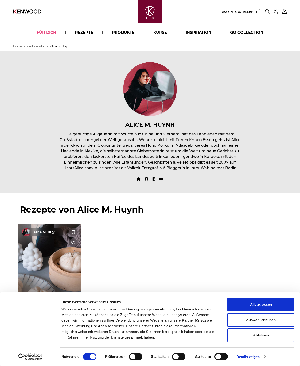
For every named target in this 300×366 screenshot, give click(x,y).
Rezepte (84, 32)
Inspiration (198, 32)
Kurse (160, 32)
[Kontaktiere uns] (278, 11)
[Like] (73, 242)
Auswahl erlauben (261, 320)
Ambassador (36, 46)
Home (17, 46)
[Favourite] (73, 232)
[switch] (135, 356)
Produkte (123, 32)
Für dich (46, 32)
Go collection (246, 32)
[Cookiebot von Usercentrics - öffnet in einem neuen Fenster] (30, 356)
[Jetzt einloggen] (284, 11)
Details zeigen (248, 357)
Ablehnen (261, 335)
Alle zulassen (261, 304)
